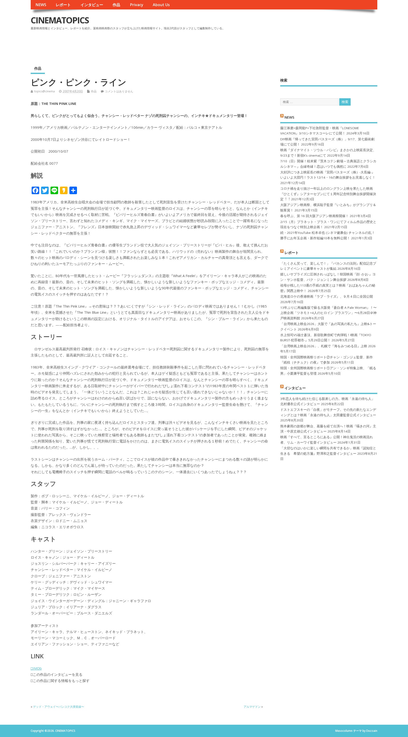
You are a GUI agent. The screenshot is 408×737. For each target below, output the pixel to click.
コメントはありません (119, 91)
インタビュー (92, 4)
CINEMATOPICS (60, 20)
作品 (116, 4)
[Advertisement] (288, 44)
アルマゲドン (252, 707)
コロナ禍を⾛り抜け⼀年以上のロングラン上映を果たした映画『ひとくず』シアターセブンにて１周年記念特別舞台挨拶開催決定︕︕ (328, 193)
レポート (63, 4)
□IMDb (36, 668)
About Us (161, 4)
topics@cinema (44, 91)
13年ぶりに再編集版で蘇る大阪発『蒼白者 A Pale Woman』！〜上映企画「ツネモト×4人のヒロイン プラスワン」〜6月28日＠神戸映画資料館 (328, 312)
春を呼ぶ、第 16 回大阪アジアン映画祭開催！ (314, 216)
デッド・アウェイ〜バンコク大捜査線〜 (58, 707)
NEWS (40, 4)
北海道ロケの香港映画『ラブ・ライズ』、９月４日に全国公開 (326, 296)
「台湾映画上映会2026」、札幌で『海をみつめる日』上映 (323, 346)
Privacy (136, 4)
